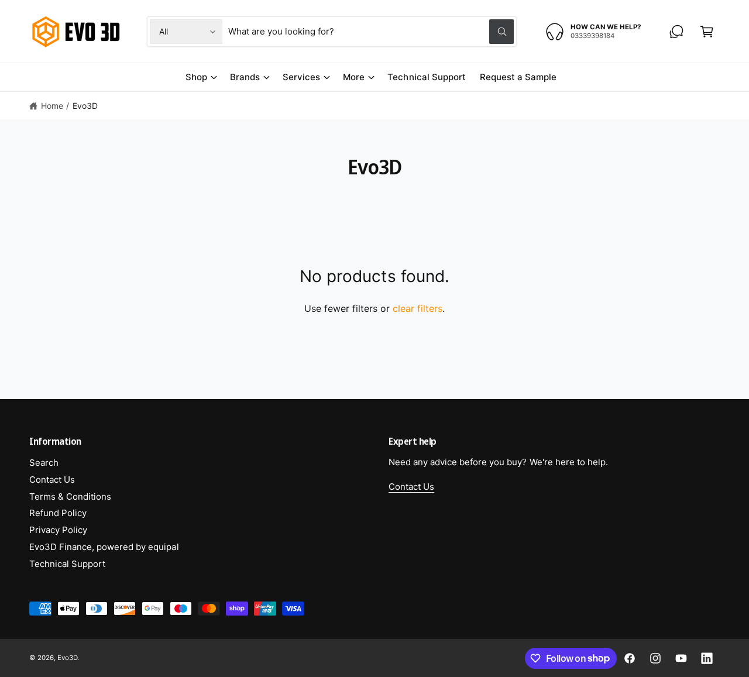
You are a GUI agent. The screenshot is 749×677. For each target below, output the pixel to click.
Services (301, 77)
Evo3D (85, 106)
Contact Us (52, 479)
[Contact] (676, 31)
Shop (196, 77)
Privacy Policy (58, 529)
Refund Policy (58, 512)
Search (44, 462)
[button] (707, 31)
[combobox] (370, 31)
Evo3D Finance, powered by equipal (104, 546)
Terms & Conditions (70, 496)
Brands (245, 77)
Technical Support (67, 563)
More (354, 77)
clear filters (417, 308)
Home (52, 106)
